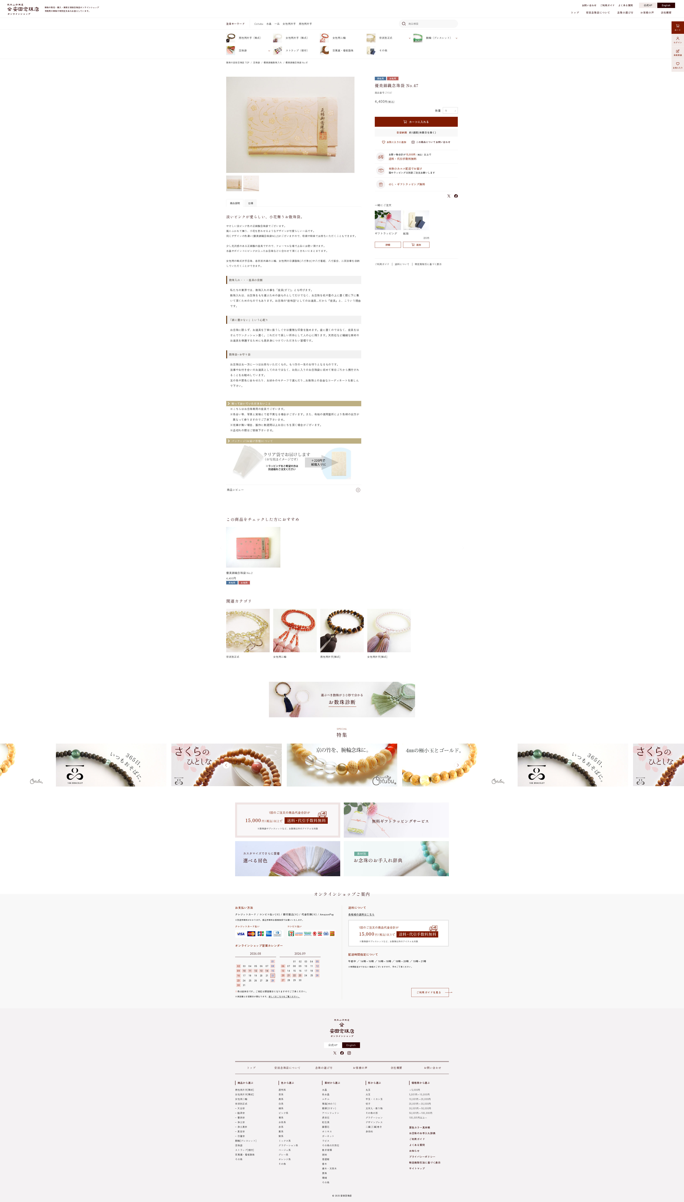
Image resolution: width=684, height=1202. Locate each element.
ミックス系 (285, 1140)
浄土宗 (241, 1122)
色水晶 (325, 1094)
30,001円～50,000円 (420, 1108)
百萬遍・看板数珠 (343, 50)
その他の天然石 (330, 1145)
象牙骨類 (327, 1150)
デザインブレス (374, 1122)
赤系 (281, 1126)
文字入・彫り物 (374, 1108)
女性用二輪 (339, 38)
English (666, 5)
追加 (418, 244)
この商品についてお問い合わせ (433, 142)
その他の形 (372, 1113)
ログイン (678, 42)
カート (678, 29)
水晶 (269, 23)
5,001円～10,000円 (419, 1094)
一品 (277, 23)
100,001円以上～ (418, 1117)
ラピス (325, 1140)
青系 (281, 1117)
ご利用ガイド (607, 5)
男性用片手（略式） (251, 38)
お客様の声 (647, 12)
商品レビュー (235, 490)
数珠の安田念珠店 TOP (237, 62)
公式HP (648, 5)
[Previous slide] (221, 548)
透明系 (282, 1089)
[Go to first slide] (457, 765)
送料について (402, 264)
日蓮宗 (241, 1136)
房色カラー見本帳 (419, 1127)
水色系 (282, 1122)
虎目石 (325, 1117)
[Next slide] (462, 548)
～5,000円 (414, 1089)
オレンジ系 (285, 1159)
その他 (383, 50)
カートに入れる (419, 122)
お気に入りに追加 (396, 142)
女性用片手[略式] (244, 1094)
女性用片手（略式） (297, 38)
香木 (324, 1164)
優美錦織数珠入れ (273, 62)
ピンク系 (283, 1113)
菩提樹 (325, 1159)
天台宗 (241, 1108)
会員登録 (678, 55)
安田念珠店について (598, 12)
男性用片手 (305, 23)
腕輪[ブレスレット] (245, 1140)
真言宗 (241, 1131)
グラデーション (374, 1117)
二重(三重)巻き (374, 1126)
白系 (281, 1103)
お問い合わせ (589, 5)
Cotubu (258, 23)
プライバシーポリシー (422, 1156)
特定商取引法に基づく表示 (425, 1162)
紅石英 (325, 1122)
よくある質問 (625, 5)
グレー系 (283, 1154)
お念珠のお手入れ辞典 (422, 1133)
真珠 (324, 1173)
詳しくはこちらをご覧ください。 (284, 996)
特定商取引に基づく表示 (428, 264)
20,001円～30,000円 (420, 1103)
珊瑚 (324, 1177)
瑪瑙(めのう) (329, 1103)
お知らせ (414, 1151)
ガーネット (328, 1136)
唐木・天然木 (329, 1168)
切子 (368, 1103)
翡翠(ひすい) (329, 1108)
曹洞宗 (241, 1117)
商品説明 (235, 203)
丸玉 (368, 1089)
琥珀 (324, 1154)
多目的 (369, 1131)
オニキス (327, 1131)
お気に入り (678, 67)
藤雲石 (325, 1126)
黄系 (281, 1131)
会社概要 (666, 12)
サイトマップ (417, 1168)
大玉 (368, 1094)
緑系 (281, 1108)
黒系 (281, 1099)
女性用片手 (289, 23)
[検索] (403, 23)
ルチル (325, 1099)
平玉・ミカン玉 (374, 1099)
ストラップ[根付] (244, 1150)
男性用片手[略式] (244, 1089)
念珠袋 (243, 50)
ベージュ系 (285, 1150)
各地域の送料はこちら (361, 914)
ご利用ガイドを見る (428, 992)
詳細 (387, 244)
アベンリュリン (330, 1113)
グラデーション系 (288, 1145)
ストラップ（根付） (297, 50)
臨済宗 (241, 1113)
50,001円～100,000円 (420, 1113)
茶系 (281, 1094)
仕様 (250, 203)
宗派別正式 (385, 38)
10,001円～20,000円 (420, 1099)
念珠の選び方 (625, 12)
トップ (575, 12)
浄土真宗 (242, 1126)
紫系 (281, 1136)
